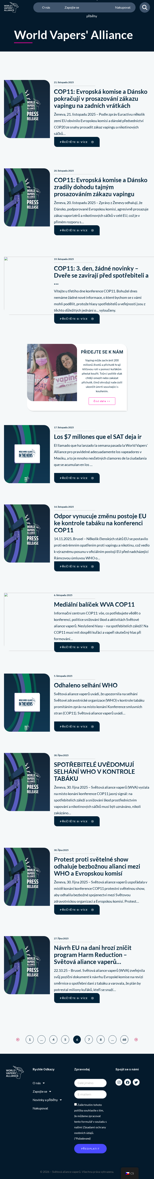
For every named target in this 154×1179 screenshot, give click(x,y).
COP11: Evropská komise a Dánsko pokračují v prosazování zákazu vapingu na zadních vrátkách (100, 98)
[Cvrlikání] (136, 1082)
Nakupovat (123, 7)
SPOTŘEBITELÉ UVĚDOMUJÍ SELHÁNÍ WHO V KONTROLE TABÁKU (94, 771)
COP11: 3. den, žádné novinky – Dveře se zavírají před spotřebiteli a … (101, 275)
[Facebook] (127, 1082)
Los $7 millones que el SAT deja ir (98, 436)
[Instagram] (119, 1082)
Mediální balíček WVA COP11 (94, 604)
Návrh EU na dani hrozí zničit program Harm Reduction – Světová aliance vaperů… (93, 954)
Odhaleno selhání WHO (86, 685)
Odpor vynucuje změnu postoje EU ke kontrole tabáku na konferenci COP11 (100, 522)
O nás (46, 7)
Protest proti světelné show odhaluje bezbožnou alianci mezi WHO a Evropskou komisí (97, 866)
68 (125, 1038)
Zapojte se (72, 7)
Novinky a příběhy (93, 7)
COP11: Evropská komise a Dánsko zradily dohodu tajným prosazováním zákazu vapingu (100, 186)
